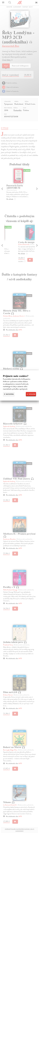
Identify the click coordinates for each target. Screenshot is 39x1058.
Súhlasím (31, 394)
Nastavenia (10, 394)
